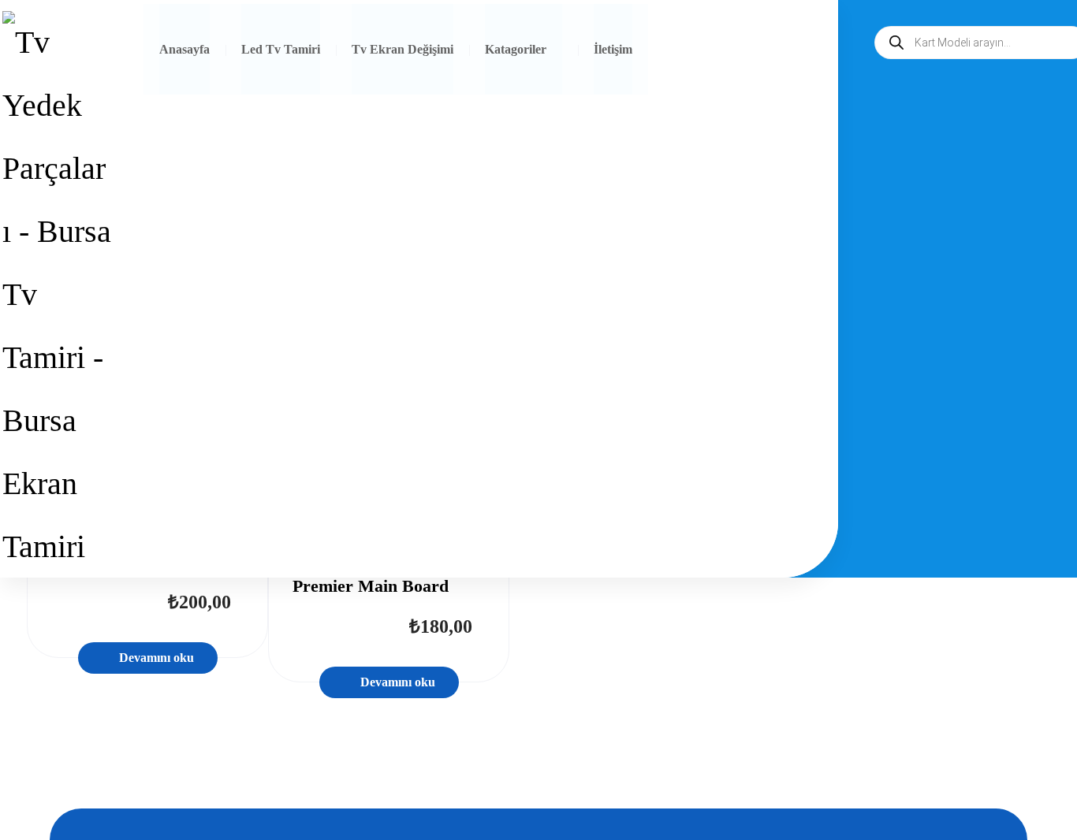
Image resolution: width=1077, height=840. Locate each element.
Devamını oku (156, 657)
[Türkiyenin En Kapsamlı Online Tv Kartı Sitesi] (56, 294)
